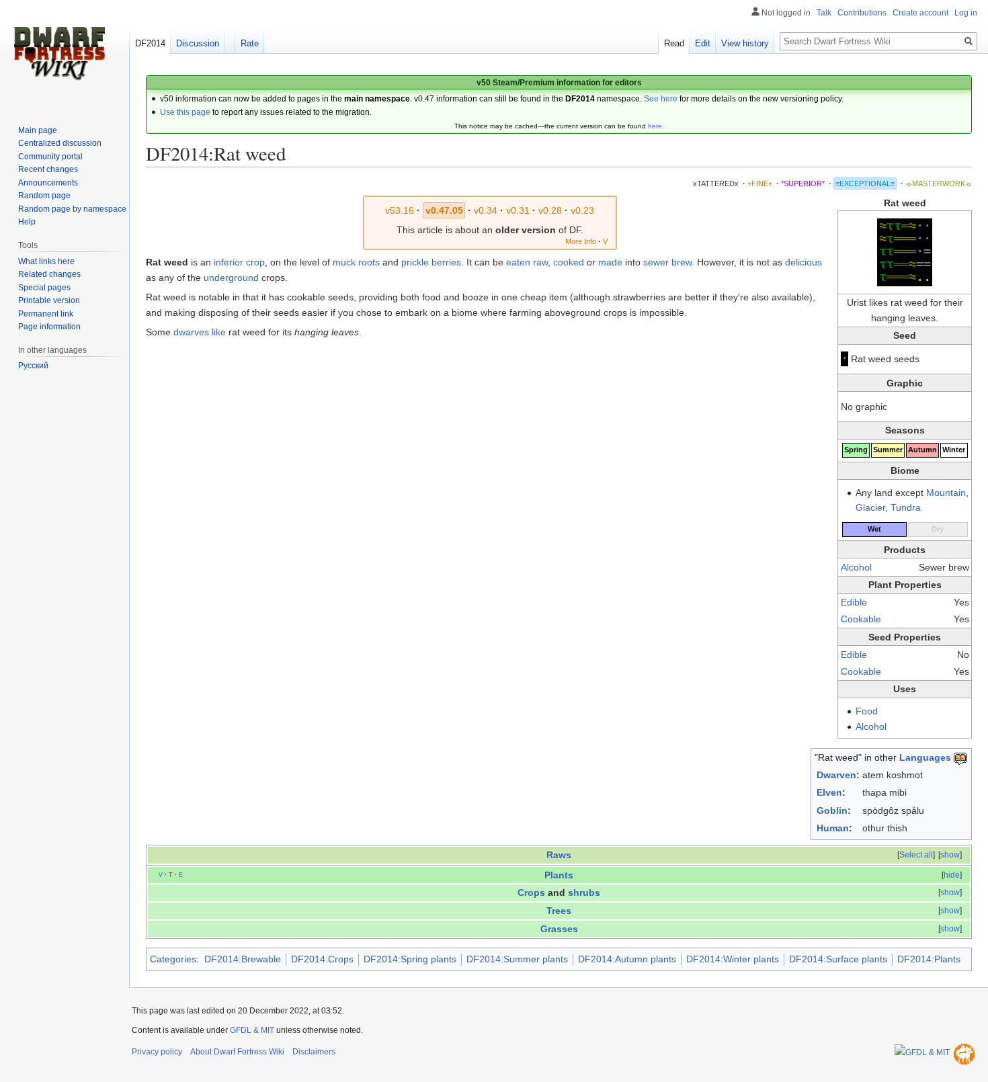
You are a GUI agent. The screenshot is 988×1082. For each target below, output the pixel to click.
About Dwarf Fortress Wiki (237, 1051)
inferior (228, 262)
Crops (531, 892)
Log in (965, 12)
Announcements (48, 183)
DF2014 (150, 43)
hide (952, 875)
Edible (854, 602)
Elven (829, 792)
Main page (37, 130)
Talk (824, 12)
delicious (803, 262)
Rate (250, 43)
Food (867, 711)
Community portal (50, 156)
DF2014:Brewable (242, 959)
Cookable (861, 619)
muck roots (356, 262)
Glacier (870, 507)
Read (674, 43)
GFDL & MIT (252, 1030)
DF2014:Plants (928, 959)
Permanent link (45, 314)
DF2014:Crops (322, 959)
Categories (173, 959)
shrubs (584, 892)
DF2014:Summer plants (517, 959)
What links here (46, 261)
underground (231, 277)
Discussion (197, 43)
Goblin (832, 810)
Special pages (44, 287)
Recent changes (48, 169)
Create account (920, 12)
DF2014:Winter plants (732, 959)
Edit (702, 43)
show (950, 855)
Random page (44, 195)
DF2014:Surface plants (838, 959)
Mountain (946, 492)
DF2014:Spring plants (410, 959)
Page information (49, 326)
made (610, 262)
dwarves (191, 332)
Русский (33, 365)
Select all (916, 855)
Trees (558, 910)
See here (660, 99)
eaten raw (527, 262)
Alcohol (856, 567)
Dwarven (836, 774)
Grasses (559, 928)
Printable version (49, 300)
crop (255, 262)
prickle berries (431, 262)
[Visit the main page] (59, 54)
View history (745, 43)
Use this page (185, 112)
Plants (558, 875)
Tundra (906, 507)
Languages (925, 757)
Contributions (862, 12)
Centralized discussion (59, 143)
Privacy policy (157, 1051)
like (219, 332)
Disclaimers (313, 1051)
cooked (568, 262)
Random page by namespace (72, 209)
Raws (558, 854)
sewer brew (667, 262)
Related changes (49, 274)
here (655, 126)
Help (27, 221)
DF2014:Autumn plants (627, 959)
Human (833, 828)
